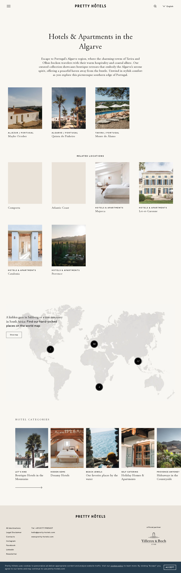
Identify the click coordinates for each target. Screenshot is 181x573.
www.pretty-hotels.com (42, 537)
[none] (170, 6)
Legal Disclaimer (14, 532)
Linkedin (10, 550)
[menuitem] (170, 6)
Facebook (10, 545)
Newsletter (11, 554)
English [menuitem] (169, 6)
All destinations (13, 528)
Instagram (11, 541)
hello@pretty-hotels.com (43, 532)
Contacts (10, 537)
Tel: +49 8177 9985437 (42, 528)
